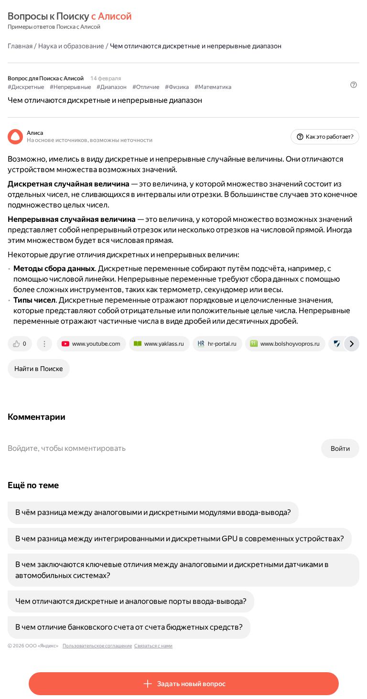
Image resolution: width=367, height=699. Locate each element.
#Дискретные (26, 87)
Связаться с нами (153, 645)
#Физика (177, 87)
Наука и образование (71, 46)
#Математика (212, 87)
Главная (20, 46)
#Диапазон (112, 87)
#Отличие (145, 87)
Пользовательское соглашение (97, 645)
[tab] (20, 343)
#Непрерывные (70, 87)
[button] (353, 84)
